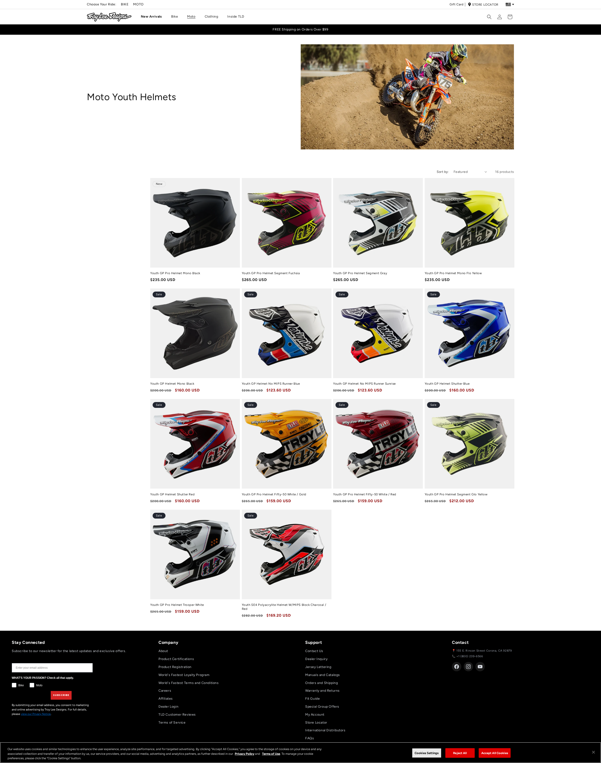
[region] (300, 752)
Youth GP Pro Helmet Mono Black (175, 273)
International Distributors (325, 730)
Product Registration (175, 667)
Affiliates (165, 699)
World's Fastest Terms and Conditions (188, 683)
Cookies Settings (427, 753)
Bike (124, 4)
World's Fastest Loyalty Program (184, 675)
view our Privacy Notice (36, 714)
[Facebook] (456, 666)
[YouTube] (480, 666)
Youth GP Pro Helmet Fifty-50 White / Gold (274, 494)
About (163, 651)
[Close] (593, 752)
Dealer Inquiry (316, 659)
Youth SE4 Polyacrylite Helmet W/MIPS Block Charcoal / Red (284, 607)
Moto (138, 4)
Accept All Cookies (494, 753)
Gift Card (456, 4)
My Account (314, 715)
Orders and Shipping (321, 683)
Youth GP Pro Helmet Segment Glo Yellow (456, 494)
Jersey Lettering (318, 667)
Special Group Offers (322, 707)
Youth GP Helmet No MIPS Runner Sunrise (364, 383)
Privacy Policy (244, 753)
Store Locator (485, 4)
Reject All (459, 753)
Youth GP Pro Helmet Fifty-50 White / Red (364, 494)
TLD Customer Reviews (177, 715)
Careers (164, 691)
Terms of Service (172, 723)
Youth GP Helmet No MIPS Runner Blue (271, 383)
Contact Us (314, 651)
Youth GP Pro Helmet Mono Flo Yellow (453, 273)
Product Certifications (176, 659)
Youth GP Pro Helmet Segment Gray (360, 273)
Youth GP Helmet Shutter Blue (447, 383)
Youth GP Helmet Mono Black (172, 383)
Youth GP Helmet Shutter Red (172, 494)
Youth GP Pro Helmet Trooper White (177, 605)
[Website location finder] (510, 4)
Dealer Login (168, 707)
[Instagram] (468, 666)
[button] (153, 17)
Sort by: (443, 172)
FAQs (309, 738)
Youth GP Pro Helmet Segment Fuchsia (271, 273)
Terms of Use (271, 753)
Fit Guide (312, 699)
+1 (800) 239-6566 (469, 656)
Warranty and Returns (322, 691)
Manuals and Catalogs (322, 675)
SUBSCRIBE (61, 695)
